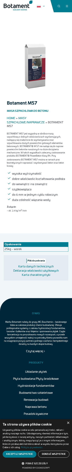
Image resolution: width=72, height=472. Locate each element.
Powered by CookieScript (36, 468)
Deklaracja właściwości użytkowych (36, 270)
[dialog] (36, 445)
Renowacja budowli (36, 399)
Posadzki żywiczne (36, 414)
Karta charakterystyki (36, 275)
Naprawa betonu (36, 406)
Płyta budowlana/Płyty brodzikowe (36, 378)
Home (11, 118)
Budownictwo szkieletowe (36, 392)
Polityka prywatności (31, 447)
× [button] (68, 423)
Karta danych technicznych (36, 266)
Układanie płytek (36, 371)
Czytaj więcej (34, 351)
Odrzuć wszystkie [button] (54, 454)
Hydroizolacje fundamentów (36, 385)
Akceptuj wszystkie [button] (19, 454)
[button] (36, 463)
